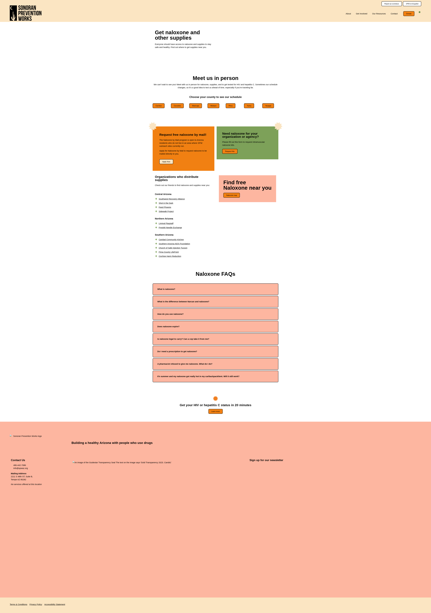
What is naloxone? (166, 289)
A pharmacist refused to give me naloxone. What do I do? (184, 364)
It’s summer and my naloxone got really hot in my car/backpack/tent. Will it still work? (198, 376)
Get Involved (361, 14)
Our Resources (379, 14)
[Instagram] (414, 443)
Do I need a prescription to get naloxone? (177, 351)
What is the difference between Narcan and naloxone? (183, 301)
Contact (394, 14)
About (348, 14)
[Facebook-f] (401, 443)
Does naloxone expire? (168, 326)
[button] (215, 289)
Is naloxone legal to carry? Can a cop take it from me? (183, 339)
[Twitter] (407, 443)
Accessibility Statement (54, 604)
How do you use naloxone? (170, 314)
